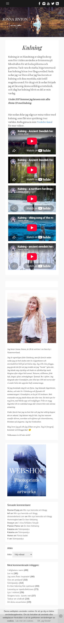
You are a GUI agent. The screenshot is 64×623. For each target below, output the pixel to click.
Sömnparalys (24, 529)
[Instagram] (43, 4)
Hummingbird (13, 519)
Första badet (22, 535)
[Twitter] (52, 4)
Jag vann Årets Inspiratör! (18, 576)
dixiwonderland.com (15, 516)
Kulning (32, 47)
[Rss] (57, 4)
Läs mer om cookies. (25, 621)
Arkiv (9, 554)
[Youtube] (48, 4)
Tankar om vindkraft (15, 599)
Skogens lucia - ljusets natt (19, 596)
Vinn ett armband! (15, 580)
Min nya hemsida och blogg (35, 510)
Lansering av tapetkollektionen (20, 589)
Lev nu (10, 573)
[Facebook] (39, 4)
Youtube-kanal (44, 122)
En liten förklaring (30, 519)
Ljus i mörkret (13, 592)
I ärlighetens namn (15, 570)
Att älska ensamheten (16, 602)
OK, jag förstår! (44, 621)
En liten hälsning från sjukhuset (20, 586)
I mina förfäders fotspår (28, 523)
